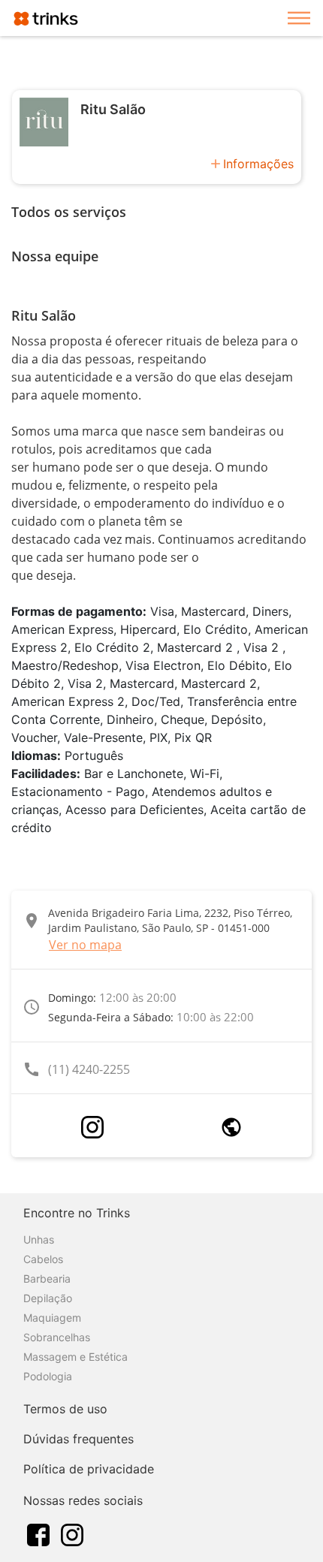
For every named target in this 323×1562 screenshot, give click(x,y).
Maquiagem (52, 1317)
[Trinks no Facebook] (38, 1533)
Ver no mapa (85, 944)
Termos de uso (65, 1408)
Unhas (38, 1239)
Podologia (47, 1376)
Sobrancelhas (56, 1337)
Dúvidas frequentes (78, 1438)
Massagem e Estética (75, 1356)
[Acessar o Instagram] (92, 1127)
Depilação (47, 1298)
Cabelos (43, 1259)
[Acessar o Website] (231, 1127)
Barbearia (47, 1278)
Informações (258, 163)
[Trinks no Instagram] (72, 1533)
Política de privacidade (88, 1468)
